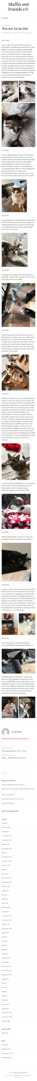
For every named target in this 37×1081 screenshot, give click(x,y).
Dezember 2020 (7, 1012)
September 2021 (7, 975)
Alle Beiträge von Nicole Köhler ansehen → (16, 738)
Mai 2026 (4, 823)
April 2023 (5, 899)
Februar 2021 (6, 1004)
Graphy (27, 1075)
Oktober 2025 (6, 844)
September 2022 (7, 928)
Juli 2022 (4, 937)
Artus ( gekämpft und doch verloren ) (13, 784)
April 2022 (5, 949)
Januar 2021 (5, 1008)
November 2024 (7, 861)
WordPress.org (6, 1057)
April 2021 (4, 996)
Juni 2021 (4, 987)
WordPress (16, 1075)
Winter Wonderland (8, 794)
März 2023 (5, 903)
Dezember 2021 (6, 966)
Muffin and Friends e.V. (18, 7)
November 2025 (7, 840)
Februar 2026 (6, 827)
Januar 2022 (5, 962)
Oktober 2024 (6, 865)
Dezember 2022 (6, 916)
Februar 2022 (6, 958)
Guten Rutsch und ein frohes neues (12, 799)
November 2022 (7, 920)
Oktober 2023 (6, 886)
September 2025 (7, 848)
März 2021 (5, 1000)
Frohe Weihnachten (8, 803)
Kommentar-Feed (7, 1053)
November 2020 (7, 1017)
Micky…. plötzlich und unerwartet (14, 758)
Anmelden (5, 1045)
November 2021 (6, 970)
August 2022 (5, 933)
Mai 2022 (4, 945)
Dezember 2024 (7, 857)
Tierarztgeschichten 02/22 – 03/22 (14, 751)
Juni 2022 (4, 941)
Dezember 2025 (6, 836)
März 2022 (5, 954)
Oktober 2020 (6, 1021)
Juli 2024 (4, 869)
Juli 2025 (4, 852)
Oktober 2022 (6, 924)
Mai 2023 (4, 895)
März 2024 (5, 874)
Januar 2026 (5, 831)
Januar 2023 (5, 911)
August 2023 (5, 890)
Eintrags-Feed (6, 1049)
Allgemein (5, 25)
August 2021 (5, 979)
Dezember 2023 (7, 878)
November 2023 (7, 882)
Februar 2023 (6, 907)
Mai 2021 (4, 991)
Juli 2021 (4, 983)
